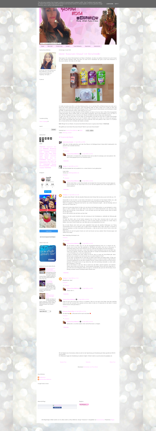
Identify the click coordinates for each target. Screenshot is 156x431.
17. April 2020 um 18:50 (87, 243)
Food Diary (52, 153)
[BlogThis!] (88, 130)
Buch (40, 151)
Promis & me (59, 46)
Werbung (54, 164)
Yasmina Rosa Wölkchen (73, 153)
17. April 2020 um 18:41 (87, 153)
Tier (47, 162)
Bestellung (53, 148)
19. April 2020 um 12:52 (80, 311)
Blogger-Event (42, 150)
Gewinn (47, 155)
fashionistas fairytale (68, 142)
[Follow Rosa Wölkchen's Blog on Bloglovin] (84, 405)
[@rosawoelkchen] (43, 179)
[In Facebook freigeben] (91, 130)
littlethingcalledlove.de (74, 172)
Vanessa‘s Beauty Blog (68, 311)
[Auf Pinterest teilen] (93, 130)
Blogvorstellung (52, 150)
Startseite (88, 362)
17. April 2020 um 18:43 (83, 299)
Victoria (65, 278)
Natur (51, 158)
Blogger (112, 419)
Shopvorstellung (43, 161)
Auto (55, 146)
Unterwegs (46, 164)
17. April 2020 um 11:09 (73, 194)
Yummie (70, 132)
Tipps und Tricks (52, 162)
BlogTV (47, 150)
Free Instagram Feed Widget (48, 237)
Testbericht (42, 162)
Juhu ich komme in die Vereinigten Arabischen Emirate (50, 270)
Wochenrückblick (44, 165)
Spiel (48, 161)
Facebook (53, 151)
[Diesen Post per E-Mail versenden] (86, 130)
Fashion (41, 153)
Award (40, 148)
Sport (52, 161)
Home (42, 46)
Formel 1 (68, 46)
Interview (46, 156)
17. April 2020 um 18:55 (87, 288)
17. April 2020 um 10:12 (72, 166)
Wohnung (65, 132)
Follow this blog (57, 407)
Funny (41, 155)
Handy (40, 156)
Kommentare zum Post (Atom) (90, 367)
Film (46, 153)
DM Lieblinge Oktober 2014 (49, 281)
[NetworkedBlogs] (57, 405)
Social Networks (77, 46)
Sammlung (54, 159)
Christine (65, 194)
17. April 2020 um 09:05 (79, 142)
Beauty (46, 148)
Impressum (87, 46)
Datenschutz (97, 46)
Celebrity (46, 151)
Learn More (109, 3)
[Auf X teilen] (89, 130)
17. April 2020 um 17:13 (72, 278)
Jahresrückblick (53, 156)
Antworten (65, 147)
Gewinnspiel (53, 155)
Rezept (49, 159)
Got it (116, 3)
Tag (55, 161)
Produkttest (42, 159)
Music (46, 158)
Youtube (41, 167)
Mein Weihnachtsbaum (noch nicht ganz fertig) (50, 295)
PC (55, 158)
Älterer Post (112, 362)
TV (40, 164)
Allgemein (42, 146)
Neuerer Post (63, 362)
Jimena (64, 166)
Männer (41, 158)
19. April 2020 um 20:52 (87, 321)
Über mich (50, 46)
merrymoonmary (100, 419)
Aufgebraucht (50, 146)
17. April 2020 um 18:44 (87, 181)
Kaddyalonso (42, 377)
